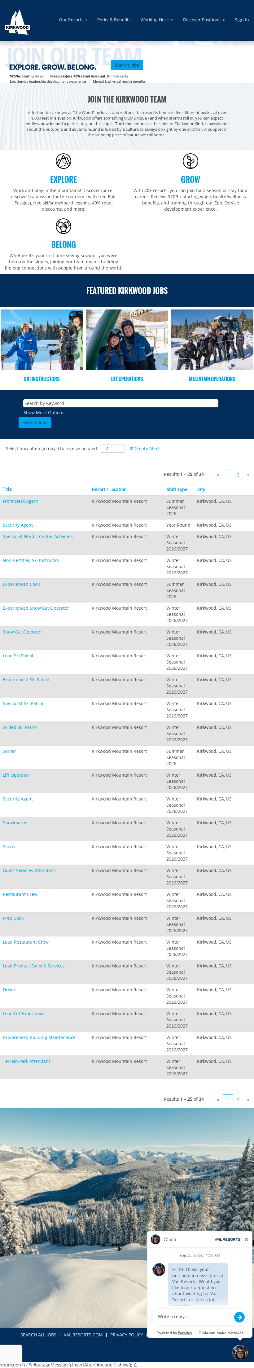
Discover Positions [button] (202, 20)
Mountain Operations (212, 379)
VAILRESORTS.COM (83, 1335)
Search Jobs (127, 65)
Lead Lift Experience (24, 1013)
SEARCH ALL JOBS (38, 1335)
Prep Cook (13, 918)
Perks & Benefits (114, 20)
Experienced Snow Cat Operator (36, 608)
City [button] (201, 489)
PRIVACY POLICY (126, 1335)
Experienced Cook (21, 584)
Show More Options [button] (44, 412)
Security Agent (18, 525)
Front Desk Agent (20, 501)
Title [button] (7, 489)
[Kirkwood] (17, 22)
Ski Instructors (42, 379)
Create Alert (146, 448)
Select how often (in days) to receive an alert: (52, 448)
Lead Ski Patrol (18, 656)
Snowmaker (15, 823)
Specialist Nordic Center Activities (38, 536)
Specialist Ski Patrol (23, 703)
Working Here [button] (155, 20)
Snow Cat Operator (22, 632)
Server (9, 751)
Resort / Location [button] (109, 489)
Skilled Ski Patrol (20, 727)
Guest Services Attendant (29, 870)
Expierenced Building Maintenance (39, 1037)
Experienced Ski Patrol (26, 679)
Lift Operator (16, 775)
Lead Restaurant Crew (26, 942)
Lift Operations (127, 379)
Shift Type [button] (177, 489)
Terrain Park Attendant (26, 1061)
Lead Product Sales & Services (34, 966)
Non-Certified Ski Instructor (31, 560)
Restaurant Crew (20, 894)
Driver (9, 990)
